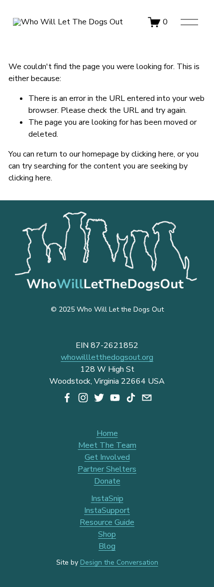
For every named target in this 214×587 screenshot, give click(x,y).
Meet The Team (107, 445)
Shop (107, 534)
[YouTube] (115, 398)
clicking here (152, 154)
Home (107, 433)
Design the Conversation (119, 562)
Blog (107, 546)
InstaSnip (107, 498)
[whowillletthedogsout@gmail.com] (147, 398)
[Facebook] (67, 398)
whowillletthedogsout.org (107, 357)
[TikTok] (131, 398)
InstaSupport (107, 510)
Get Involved (107, 457)
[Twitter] (99, 398)
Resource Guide (107, 522)
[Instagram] (83, 398)
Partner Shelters (107, 469)
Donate (107, 481)
